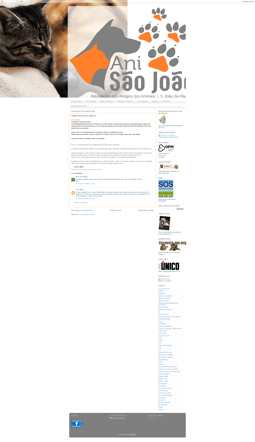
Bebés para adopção (165, 309)
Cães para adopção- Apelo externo (169, 316)
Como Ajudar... (142, 101)
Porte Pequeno (163, 390)
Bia (159, 312)
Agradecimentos (163, 300)
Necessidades (162, 359)
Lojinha (155, 101)
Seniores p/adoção (164, 402)
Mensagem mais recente (81, 210)
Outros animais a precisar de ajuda (169, 371)
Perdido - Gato (163, 381)
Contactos (165, 101)
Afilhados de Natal (164, 298)
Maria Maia (79, 176)
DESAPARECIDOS (164, 319)
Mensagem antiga (146, 210)
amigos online (152, 418)
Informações (162, 333)
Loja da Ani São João (165, 352)
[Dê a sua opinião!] (77, 167)
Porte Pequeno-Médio (165, 395)
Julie (159, 347)
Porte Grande (162, 383)
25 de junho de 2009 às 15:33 (85, 198)
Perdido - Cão (162, 378)
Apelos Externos (106, 101)
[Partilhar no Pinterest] (82, 167)
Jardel (160, 340)
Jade (159, 338)
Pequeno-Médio (163, 376)
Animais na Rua (163, 307)
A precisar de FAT (164, 289)
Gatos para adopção (164, 326)
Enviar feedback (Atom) (86, 214)
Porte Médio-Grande (164, 388)
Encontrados (162, 323)
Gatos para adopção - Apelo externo (169, 328)
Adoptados (161, 293)
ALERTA (161, 291)
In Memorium (162, 331)
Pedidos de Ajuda (163, 374)
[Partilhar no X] (79, 167)
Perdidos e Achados (125, 101)
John (159, 343)
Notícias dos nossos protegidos (168, 369)
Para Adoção (91, 101)
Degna (160, 321)
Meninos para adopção (165, 357)
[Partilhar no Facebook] (81, 167)
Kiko (159, 350)
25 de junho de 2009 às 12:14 (85, 183)
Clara (77, 189)
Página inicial (77, 101)
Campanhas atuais (79, 106)
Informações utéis (164, 335)
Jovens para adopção (165, 345)
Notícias (160, 364)
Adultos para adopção (165, 296)
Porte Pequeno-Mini (164, 393)
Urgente (160, 409)
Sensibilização (162, 405)
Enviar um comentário (81, 202)
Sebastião (161, 400)
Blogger (133, 434)
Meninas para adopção (165, 355)
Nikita (160, 362)
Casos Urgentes (163, 314)
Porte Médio (162, 386)
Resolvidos (161, 398)
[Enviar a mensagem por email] (75, 167)
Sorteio (160, 407)
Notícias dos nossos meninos (92, 169)
